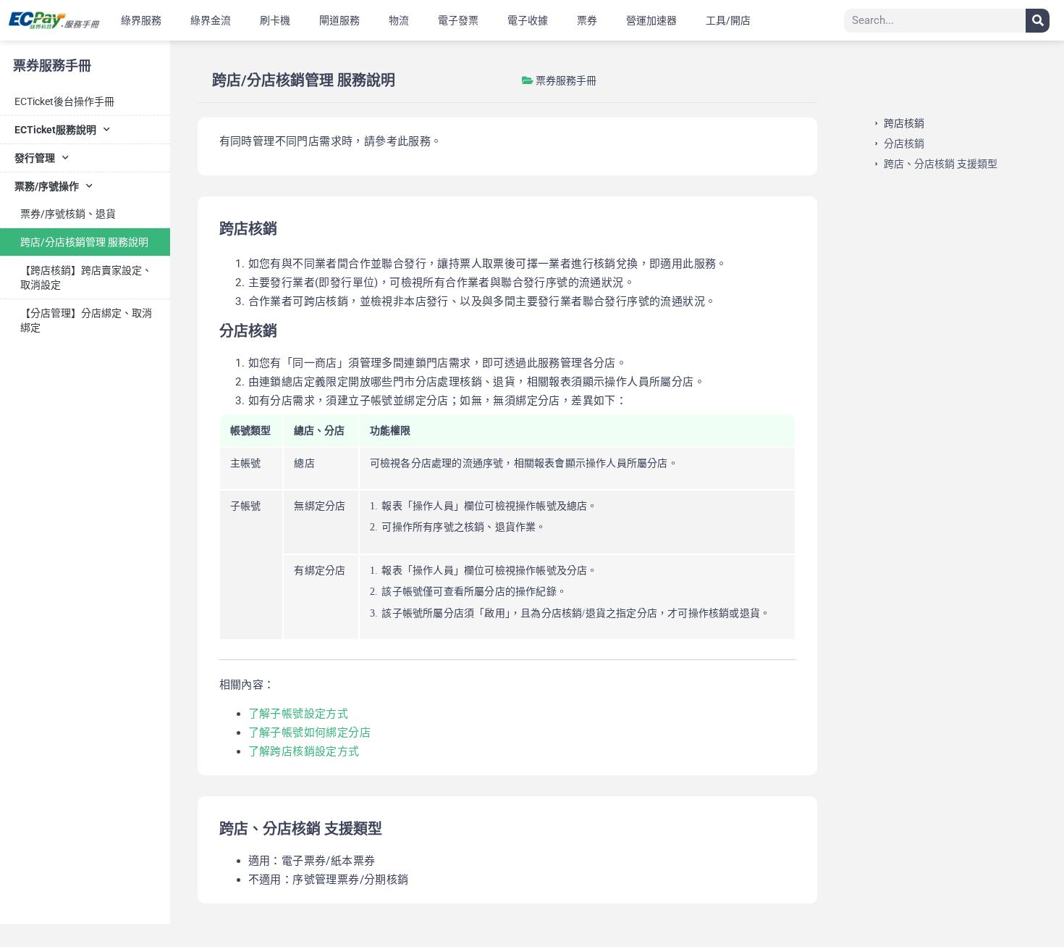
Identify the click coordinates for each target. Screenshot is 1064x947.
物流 (399, 20)
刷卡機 (275, 20)
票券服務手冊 (52, 65)
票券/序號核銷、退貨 (68, 214)
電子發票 (458, 20)
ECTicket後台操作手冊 (64, 101)
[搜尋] (1038, 21)
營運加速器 (651, 20)
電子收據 (527, 20)
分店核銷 (904, 143)
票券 (587, 20)
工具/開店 (728, 20)
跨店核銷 (904, 123)
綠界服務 (141, 20)
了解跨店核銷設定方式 (304, 751)
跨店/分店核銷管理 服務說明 (84, 242)
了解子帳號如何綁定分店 (309, 732)
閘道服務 (339, 20)
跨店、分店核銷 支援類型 (940, 164)
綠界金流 (210, 20)
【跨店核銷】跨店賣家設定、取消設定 (86, 277)
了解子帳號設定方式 (298, 713)
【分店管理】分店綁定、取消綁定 (86, 320)
